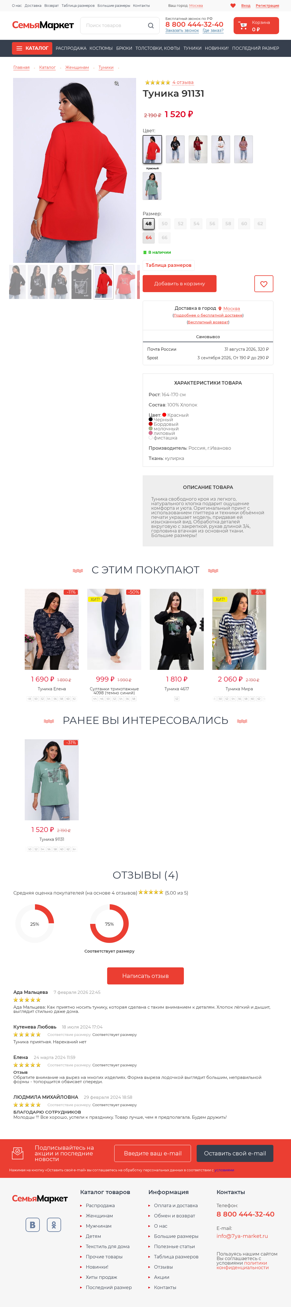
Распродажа (71, 48)
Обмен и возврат (174, 1216)
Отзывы (163, 1267)
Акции (161, 1277)
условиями (224, 1170)
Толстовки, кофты (158, 48)
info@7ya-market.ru (242, 1236)
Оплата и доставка (176, 1205)
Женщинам (99, 1216)
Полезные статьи (174, 1246)
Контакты (141, 5)
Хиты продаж (101, 1277)
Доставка (33, 5)
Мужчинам (99, 1226)
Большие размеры (113, 5)
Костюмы (101, 48)
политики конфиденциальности (243, 1265)
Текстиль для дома (108, 1246)
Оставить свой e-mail (235, 1153)
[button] (13, 639)
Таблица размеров (78, 5)
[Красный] (152, 149)
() (208, 315)
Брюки (124, 48)
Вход (245, 5)
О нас (17, 5)
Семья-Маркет (43, 25)
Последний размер (255, 48)
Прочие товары (104, 1257)
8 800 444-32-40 (194, 24)
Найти (150, 25)
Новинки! (217, 48)
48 (149, 223)
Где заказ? (213, 30)
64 (149, 237)
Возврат (51, 5)
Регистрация (267, 5)
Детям (93, 1236)
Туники (193, 48)
